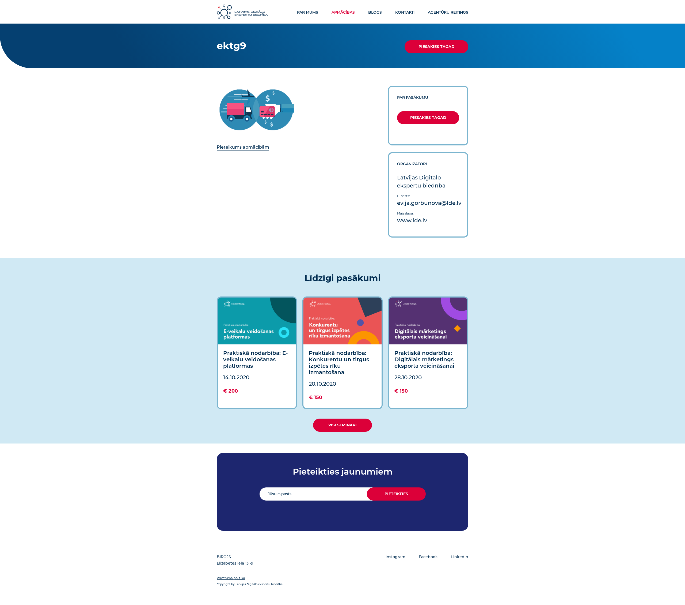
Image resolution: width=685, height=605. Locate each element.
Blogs (375, 12)
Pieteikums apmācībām (243, 147)
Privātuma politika (231, 578)
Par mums (307, 12)
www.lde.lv (412, 220)
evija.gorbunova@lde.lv (429, 203)
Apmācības (343, 12)
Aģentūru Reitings (448, 12)
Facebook (428, 556)
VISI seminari (342, 425)
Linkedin (459, 556)
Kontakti (404, 12)
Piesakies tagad (436, 46)
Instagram (395, 556)
